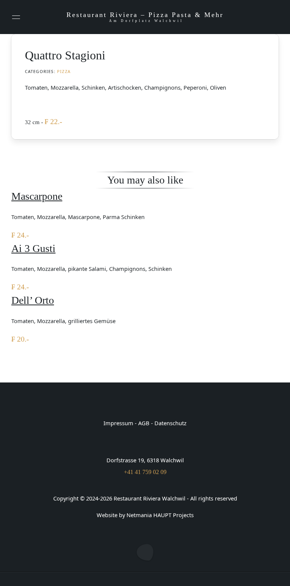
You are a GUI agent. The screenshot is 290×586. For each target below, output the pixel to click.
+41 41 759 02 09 (145, 472)
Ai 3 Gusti (33, 248)
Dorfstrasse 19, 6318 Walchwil (145, 460)
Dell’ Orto (32, 300)
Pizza (64, 71)
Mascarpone (36, 196)
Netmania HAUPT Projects (160, 515)
